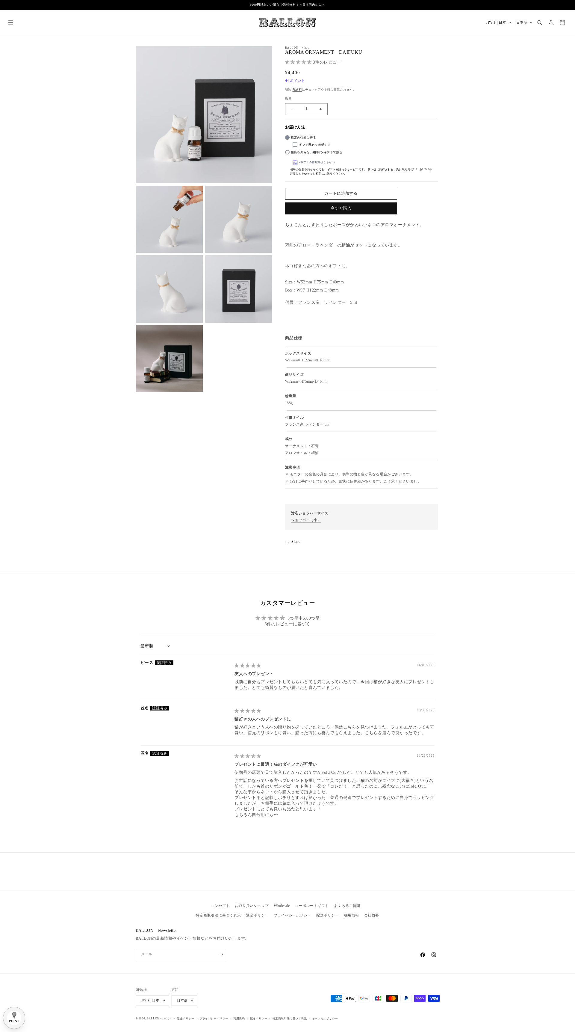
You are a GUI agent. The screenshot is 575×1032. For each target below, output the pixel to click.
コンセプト (220, 906)
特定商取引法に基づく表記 (290, 1018)
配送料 (297, 89)
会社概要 (371, 915)
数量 (288, 98)
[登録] (221, 954)
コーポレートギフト (312, 906)
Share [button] (295, 542)
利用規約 (239, 1018)
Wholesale (282, 906)
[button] (10, 22)
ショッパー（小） (306, 520)
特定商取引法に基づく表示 (218, 915)
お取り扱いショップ (252, 906)
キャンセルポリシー (325, 1018)
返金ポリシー (257, 915)
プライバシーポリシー (292, 915)
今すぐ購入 (341, 208)
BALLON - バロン (159, 1018)
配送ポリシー (327, 915)
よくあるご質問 (347, 906)
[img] (247, 665)
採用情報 (351, 915)
